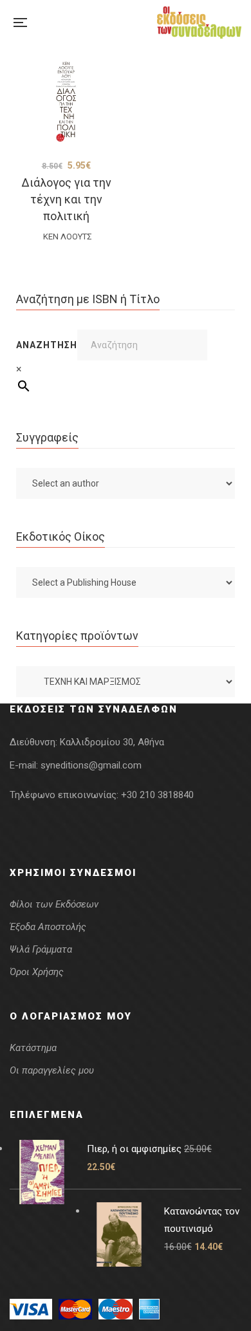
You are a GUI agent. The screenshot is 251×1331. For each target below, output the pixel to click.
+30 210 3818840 (157, 795)
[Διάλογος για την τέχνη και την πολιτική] (66, 101)
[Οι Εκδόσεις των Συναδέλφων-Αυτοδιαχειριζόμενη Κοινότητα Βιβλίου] (199, 22)
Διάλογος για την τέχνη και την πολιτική (66, 199)
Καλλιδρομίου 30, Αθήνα (112, 742)
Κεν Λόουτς (67, 236)
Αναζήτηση (46, 345)
